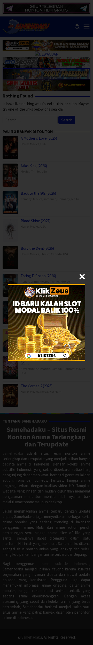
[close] (82, 277)
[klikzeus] (46, 322)
